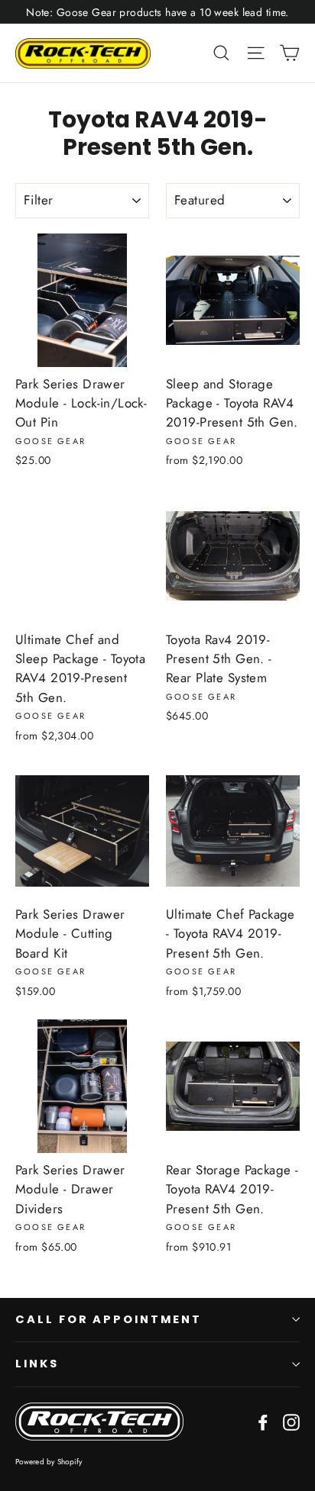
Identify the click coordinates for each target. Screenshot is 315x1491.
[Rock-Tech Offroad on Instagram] (291, 1421)
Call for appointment (108, 1319)
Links (37, 1363)
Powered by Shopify (49, 1461)
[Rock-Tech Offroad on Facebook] (263, 1421)
